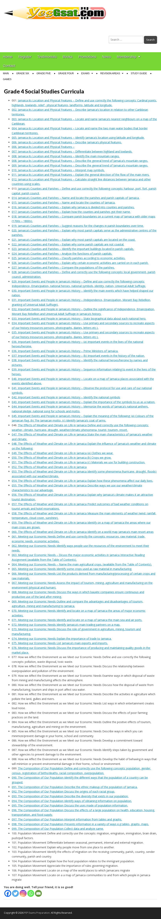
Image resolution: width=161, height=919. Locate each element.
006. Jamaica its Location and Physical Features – (43, 147)
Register (24, 57)
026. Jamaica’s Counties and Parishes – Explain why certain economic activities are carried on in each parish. (80, 263)
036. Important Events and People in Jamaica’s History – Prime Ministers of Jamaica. (65, 351)
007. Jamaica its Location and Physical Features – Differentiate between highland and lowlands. (72, 151)
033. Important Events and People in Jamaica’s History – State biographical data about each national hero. (79, 318)
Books (67, 57)
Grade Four (66, 73)
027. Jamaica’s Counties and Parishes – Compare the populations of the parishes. (63, 267)
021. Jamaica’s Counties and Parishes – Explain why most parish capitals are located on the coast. (73, 239)
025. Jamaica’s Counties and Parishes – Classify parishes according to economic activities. (68, 258)
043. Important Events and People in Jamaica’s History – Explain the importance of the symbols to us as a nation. (83, 402)
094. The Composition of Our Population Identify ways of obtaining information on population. (72, 801)
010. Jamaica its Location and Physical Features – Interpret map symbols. (58, 170)
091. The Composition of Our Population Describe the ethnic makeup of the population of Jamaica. (74, 787)
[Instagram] (23, 893)
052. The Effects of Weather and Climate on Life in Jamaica (49, 467)
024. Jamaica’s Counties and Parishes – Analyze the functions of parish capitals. (62, 253)
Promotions (87, 57)
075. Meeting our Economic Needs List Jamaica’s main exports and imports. (60, 643)
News (106, 57)
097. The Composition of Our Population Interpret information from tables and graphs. (67, 819)
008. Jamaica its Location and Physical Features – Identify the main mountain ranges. (66, 156)
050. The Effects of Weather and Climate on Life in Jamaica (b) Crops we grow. (61, 457)
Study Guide (139, 73)
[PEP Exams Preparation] (55, 10)
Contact (9, 66)
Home (7, 57)
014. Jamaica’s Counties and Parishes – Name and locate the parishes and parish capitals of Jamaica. (75, 198)
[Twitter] (15, 893)
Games (7, 79)
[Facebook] (7, 893)
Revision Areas (110, 73)
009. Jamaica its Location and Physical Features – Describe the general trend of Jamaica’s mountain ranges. (80, 165)
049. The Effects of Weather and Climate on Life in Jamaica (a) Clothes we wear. (62, 453)
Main (6, 73)
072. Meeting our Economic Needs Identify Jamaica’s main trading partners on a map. (66, 624)
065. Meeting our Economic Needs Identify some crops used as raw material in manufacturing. (72, 569)
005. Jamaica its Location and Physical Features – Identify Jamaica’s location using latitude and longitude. (78, 137)
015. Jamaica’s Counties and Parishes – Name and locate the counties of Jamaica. (63, 202)
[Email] (38, 893)
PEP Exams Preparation (37, 912)
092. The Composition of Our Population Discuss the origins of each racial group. (63, 791)
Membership (126, 57)
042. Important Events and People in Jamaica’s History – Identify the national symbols (66, 397)
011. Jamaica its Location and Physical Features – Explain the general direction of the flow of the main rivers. (80, 174)
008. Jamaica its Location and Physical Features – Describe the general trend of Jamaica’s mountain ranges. (80, 161)
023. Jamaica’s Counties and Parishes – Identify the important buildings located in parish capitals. (73, 249)
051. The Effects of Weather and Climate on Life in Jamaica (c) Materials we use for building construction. (78, 462)
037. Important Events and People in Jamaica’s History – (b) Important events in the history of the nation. (78, 356)
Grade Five (44, 73)
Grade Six (22, 73)
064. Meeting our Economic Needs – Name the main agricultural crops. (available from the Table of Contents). (82, 564)
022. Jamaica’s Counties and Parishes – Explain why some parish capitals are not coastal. (68, 244)
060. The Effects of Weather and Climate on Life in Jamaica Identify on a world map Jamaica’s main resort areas (83, 532)
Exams (85, 73)
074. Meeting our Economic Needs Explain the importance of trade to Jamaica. (62, 638)
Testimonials (47, 57)
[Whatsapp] (30, 893)
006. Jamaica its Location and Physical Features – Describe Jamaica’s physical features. (67, 142)
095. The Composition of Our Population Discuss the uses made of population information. (70, 805)
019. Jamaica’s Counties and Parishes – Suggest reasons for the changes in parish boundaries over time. (78, 226)
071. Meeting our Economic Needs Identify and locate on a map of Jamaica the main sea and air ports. (77, 620)
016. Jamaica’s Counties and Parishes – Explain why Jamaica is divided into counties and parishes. (73, 207)
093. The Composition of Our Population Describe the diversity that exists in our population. (70, 796)
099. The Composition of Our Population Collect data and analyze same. (58, 828)
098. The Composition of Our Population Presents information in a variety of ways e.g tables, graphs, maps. (80, 824)
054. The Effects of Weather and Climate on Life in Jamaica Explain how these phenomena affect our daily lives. (82, 481)
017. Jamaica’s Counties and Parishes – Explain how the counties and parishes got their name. (71, 212)
